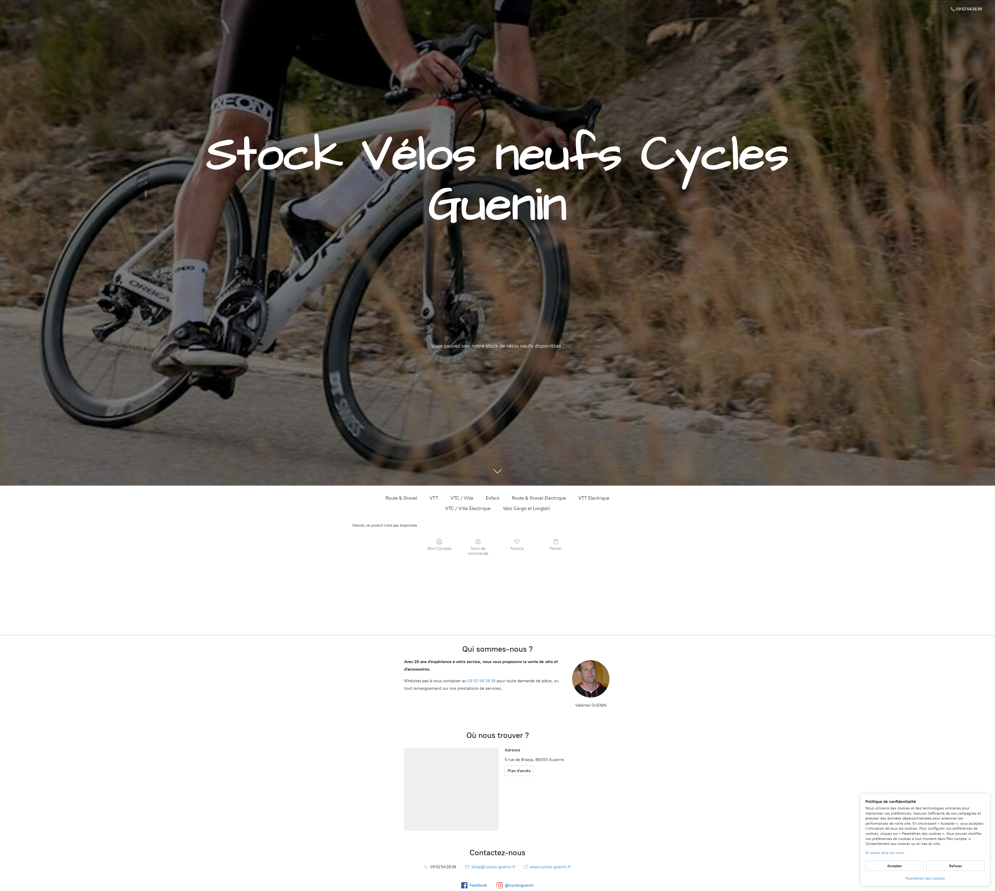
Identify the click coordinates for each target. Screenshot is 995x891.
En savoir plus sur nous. (885, 853)
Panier (556, 548)
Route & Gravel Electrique (539, 498)
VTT (434, 498)
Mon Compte (439, 548)
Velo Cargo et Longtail (526, 508)
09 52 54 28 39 (481, 680)
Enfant (492, 498)
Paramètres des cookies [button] (925, 878)
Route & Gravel (401, 498)
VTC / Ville (462, 498)
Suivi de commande (478, 551)
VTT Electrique (593, 498)
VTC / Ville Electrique (468, 508)
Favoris (517, 548)
